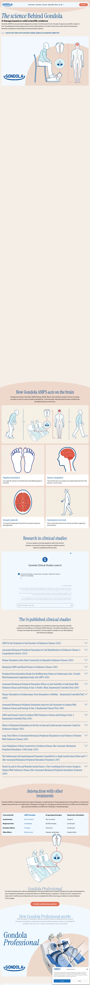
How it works (31, 4)
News (56, 4)
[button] (87, 969)
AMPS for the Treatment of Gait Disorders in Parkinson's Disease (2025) (31, 643)
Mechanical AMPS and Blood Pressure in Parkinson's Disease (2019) (30, 667)
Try (59, 4)
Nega (79, 981)
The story (44, 4)
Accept (62, 981)
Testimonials (51, 4)
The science (39, 4)
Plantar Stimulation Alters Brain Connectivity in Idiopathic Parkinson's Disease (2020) (38, 660)
